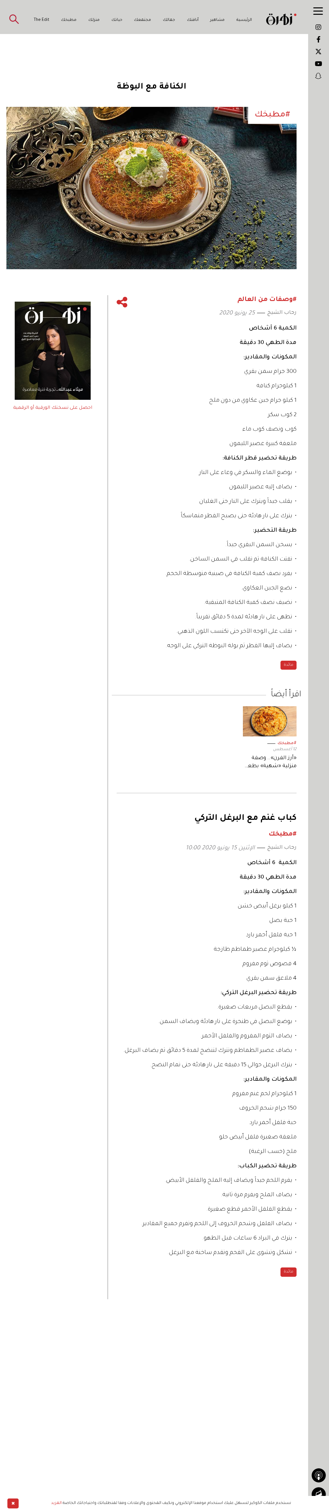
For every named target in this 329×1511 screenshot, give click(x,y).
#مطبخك (287, 743)
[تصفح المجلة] (319, 1494)
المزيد (56, 1503)
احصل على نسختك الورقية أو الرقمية (52, 408)
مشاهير (217, 20)
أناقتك (193, 20)
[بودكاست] (319, 1475)
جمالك (169, 20)
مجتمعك (142, 20)
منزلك (94, 20)
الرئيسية (244, 20)
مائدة (288, 665)
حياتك (116, 20)
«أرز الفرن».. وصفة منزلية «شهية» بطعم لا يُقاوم (270, 762)
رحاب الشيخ (282, 313)
